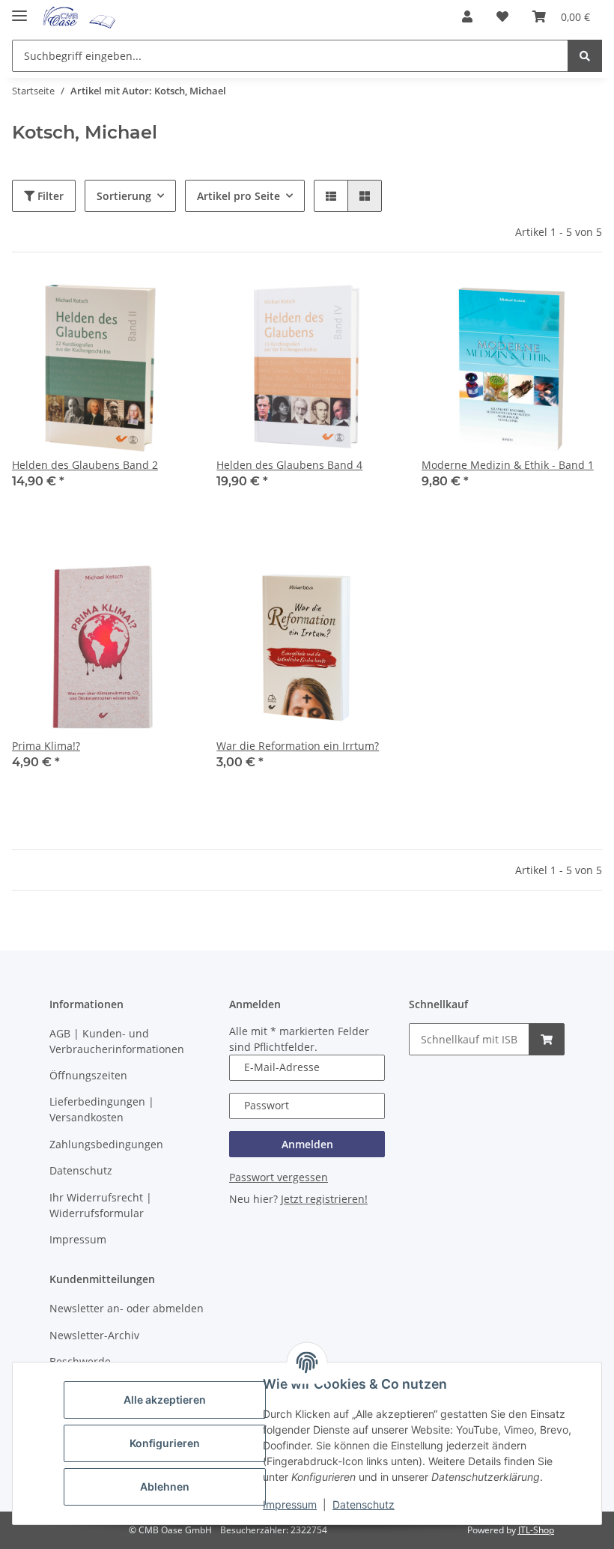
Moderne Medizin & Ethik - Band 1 (508, 465)
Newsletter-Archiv (94, 1335)
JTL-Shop (536, 1530)
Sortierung (124, 196)
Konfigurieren (165, 1443)
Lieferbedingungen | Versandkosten (101, 1109)
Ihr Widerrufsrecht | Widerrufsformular (100, 1205)
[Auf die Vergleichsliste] (128, 301)
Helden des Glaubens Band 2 (85, 465)
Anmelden (307, 1144)
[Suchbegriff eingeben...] (585, 56)
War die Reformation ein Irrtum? (297, 746)
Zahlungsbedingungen (106, 1144)
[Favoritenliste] (502, 16)
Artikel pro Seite (238, 196)
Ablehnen (164, 1486)
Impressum (290, 1504)
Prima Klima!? (46, 746)
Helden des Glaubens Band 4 (289, 465)
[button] (467, 16)
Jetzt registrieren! (324, 1199)
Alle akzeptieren (165, 1399)
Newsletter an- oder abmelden (126, 1308)
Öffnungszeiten (88, 1075)
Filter (49, 196)
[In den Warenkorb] (547, 1039)
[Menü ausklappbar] (19, 9)
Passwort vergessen (278, 1177)
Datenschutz (363, 1504)
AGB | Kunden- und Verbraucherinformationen (116, 1041)
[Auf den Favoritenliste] (167, 301)
